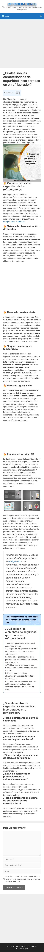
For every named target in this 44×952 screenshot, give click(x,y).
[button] (16, 93)
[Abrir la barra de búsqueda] (41, 16)
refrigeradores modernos (14, 222)
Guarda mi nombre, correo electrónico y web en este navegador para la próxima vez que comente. (23, 879)
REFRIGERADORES (22, 4)
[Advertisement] (22, 43)
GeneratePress (22, 949)
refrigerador (14, 561)
